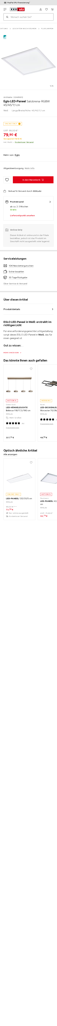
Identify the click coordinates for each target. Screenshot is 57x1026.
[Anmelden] (41, 9)
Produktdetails (12, 309)
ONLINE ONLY (11, 124)
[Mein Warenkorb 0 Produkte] (52, 9)
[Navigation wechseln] (5, 9)
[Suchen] (7, 16)
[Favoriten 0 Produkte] (46, 9)
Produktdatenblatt (12, 428)
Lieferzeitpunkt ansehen (22, 215)
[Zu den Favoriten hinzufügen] (7, 179)
